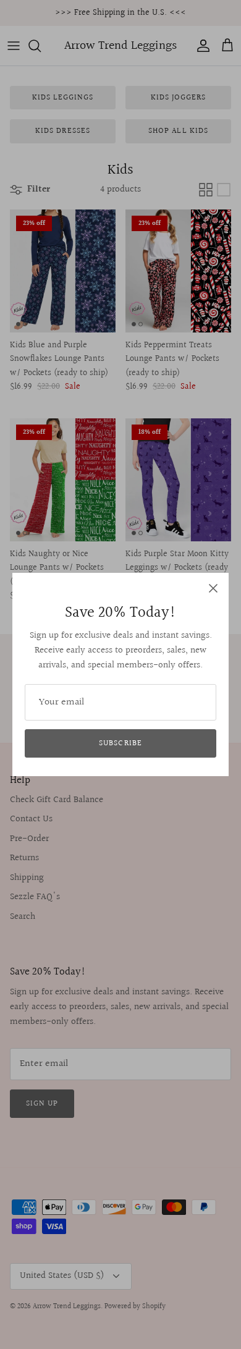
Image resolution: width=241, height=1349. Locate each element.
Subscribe (120, 743)
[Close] (213, 588)
